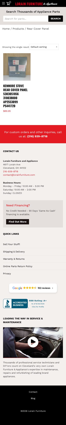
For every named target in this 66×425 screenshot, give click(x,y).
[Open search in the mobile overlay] (33, 19)
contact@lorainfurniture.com (19, 174)
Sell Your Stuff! (11, 244)
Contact (33, 392)
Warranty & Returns (14, 259)
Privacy (7, 273)
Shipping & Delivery (14, 251)
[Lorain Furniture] (36, 3)
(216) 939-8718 (37, 136)
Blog (33, 398)
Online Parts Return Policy (17, 266)
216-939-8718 (10, 171)
